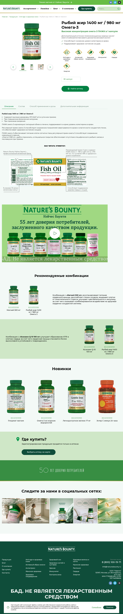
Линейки (44, 9)
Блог (55, 9)
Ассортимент (29, 9)
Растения (77, 568)
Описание (9, 106)
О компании (68, 9)
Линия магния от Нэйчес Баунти (54, 2)
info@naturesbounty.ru (111, 567)
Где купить (86, 9)
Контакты (6, 573)
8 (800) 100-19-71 (111, 562)
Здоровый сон (55, 560)
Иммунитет (54, 571)
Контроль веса (55, 575)
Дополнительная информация (74, 106)
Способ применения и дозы (43, 106)
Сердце (76, 571)
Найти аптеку (77, 89)
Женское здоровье (33, 571)
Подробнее (96, 607)
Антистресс (30, 568)
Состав (21, 106)
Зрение (52, 568)
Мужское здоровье (81, 565)
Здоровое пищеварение (31, 575)
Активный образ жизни (35, 565)
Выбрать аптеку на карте (38, 452)
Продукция (6, 560)
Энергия (76, 575)
